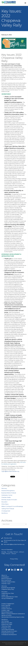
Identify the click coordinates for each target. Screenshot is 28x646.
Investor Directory (6, 608)
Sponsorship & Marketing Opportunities (12, 617)
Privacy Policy (14, 559)
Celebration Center (6, 495)
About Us (4, 575)
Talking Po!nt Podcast (7, 508)
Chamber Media (6, 497)
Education (4, 502)
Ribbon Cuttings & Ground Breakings (12, 506)
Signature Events (6, 615)
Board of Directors (6, 578)
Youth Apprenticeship (7, 629)
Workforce (4, 513)
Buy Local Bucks (6, 580)
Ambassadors (5, 577)
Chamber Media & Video (8, 582)
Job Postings (5, 621)
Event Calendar (5, 605)
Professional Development (9, 634)
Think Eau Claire (6, 626)
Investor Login (5, 610)
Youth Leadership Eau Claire (9, 596)
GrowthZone (20, 643)
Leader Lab (4, 595)
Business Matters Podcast (8, 493)
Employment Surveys (7, 633)
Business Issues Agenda (8, 587)
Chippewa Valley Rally (7, 589)
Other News (4, 504)
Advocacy (4, 488)
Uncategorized (5, 511)
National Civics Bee (6, 622)
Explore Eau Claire (6, 624)
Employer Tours (6, 628)
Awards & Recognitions (8, 490)
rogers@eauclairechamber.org (10, 471)
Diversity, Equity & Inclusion (9, 499)
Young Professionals (7, 598)
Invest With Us (5, 607)
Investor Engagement (7, 603)
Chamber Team (5, 583)
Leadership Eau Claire (7, 593)
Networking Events (7, 612)
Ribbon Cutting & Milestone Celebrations (13, 613)
